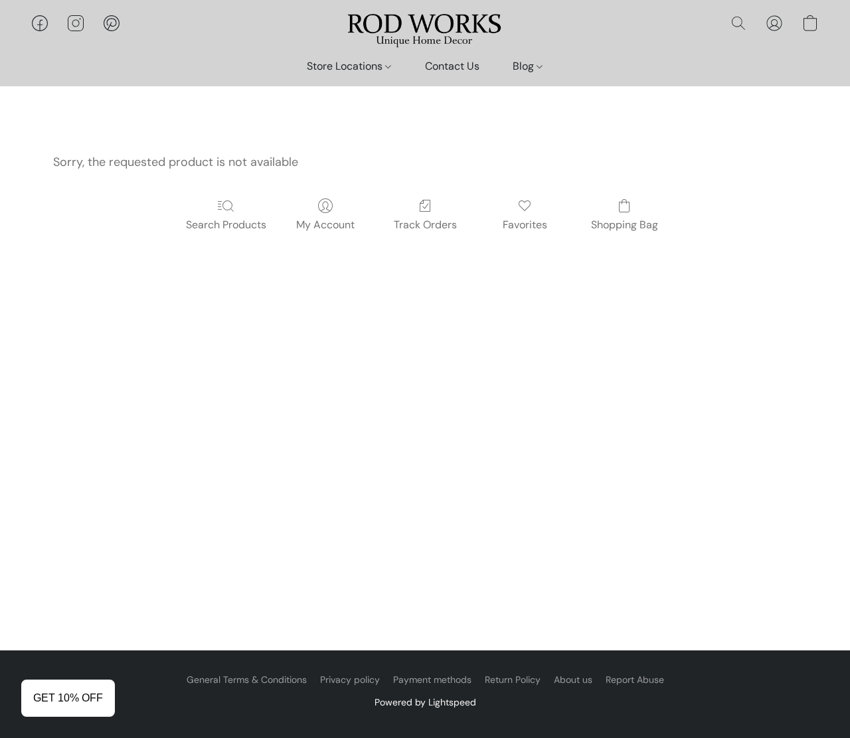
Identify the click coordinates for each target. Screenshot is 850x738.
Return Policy (513, 680)
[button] (425, 30)
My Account (325, 225)
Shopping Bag (624, 225)
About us (573, 680)
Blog (525, 66)
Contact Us (452, 66)
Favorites (525, 225)
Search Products (226, 225)
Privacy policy (350, 680)
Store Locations (346, 66)
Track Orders (425, 225)
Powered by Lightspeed (425, 702)
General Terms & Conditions (247, 680)
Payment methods (432, 680)
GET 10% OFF (68, 697)
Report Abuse (635, 680)
